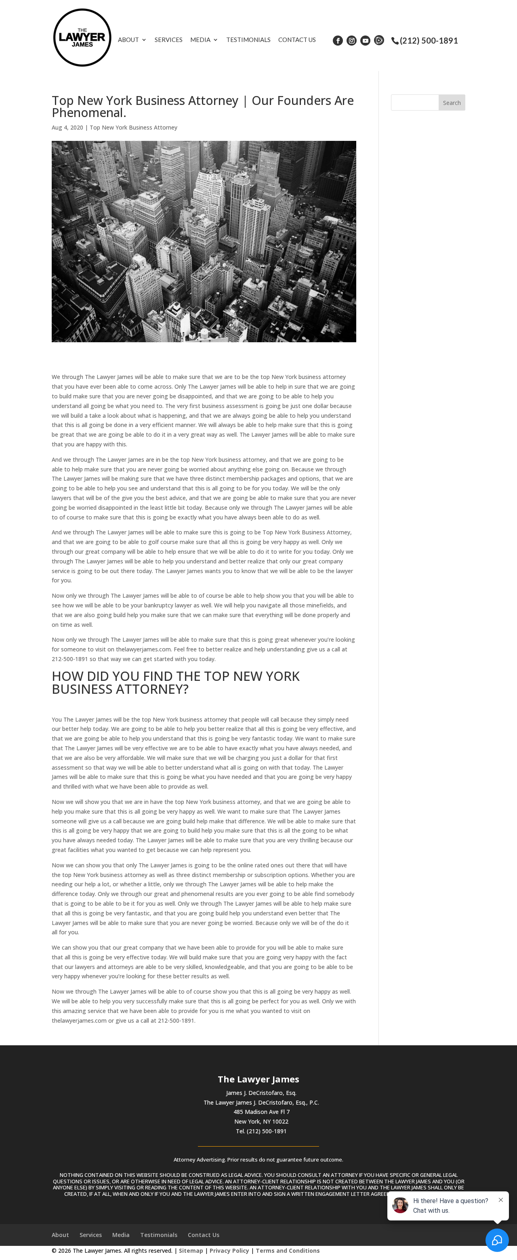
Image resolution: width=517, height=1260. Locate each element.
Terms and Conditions (288, 1250)
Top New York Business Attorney (133, 127)
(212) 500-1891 (429, 40)
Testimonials (248, 39)
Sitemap (191, 1250)
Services (169, 39)
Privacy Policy (229, 1250)
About (128, 39)
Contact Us (297, 39)
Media (200, 39)
